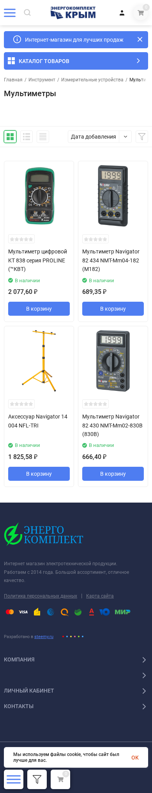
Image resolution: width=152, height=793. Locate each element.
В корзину (39, 309)
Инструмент (41, 79)
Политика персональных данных (40, 596)
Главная (13, 79)
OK (135, 757)
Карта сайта (100, 596)
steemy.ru (43, 636)
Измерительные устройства (92, 79)
